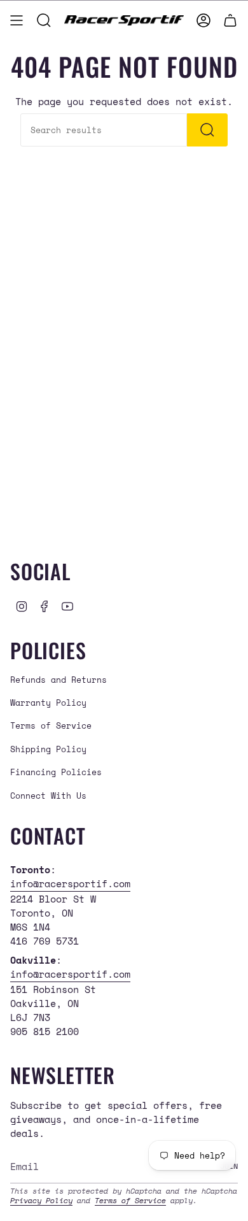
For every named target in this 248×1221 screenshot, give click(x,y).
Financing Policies (56, 772)
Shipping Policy (48, 749)
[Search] (207, 129)
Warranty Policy (48, 702)
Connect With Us (48, 795)
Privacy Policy (41, 1200)
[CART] (230, 20)
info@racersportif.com (70, 883)
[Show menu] (16, 20)
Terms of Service (51, 725)
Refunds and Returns (58, 679)
